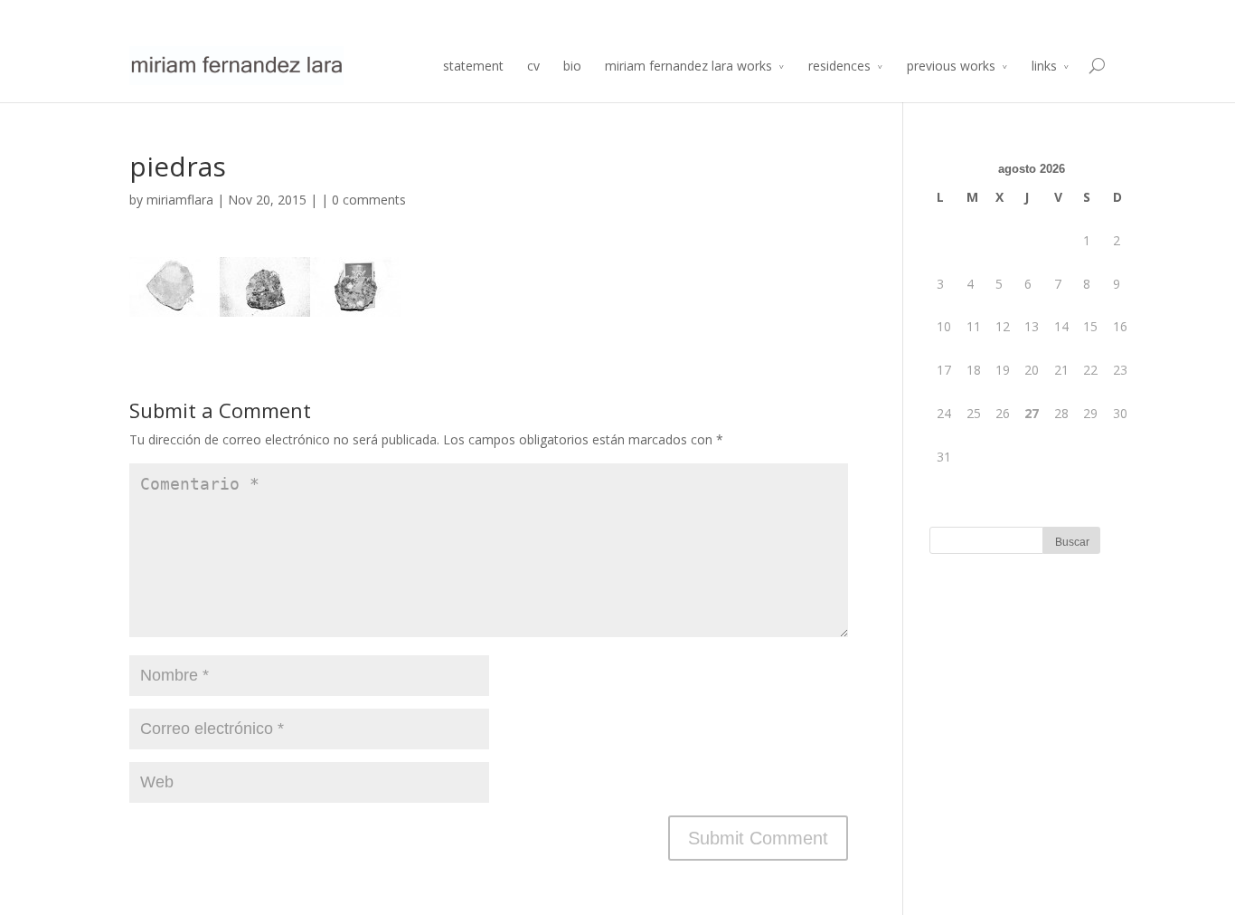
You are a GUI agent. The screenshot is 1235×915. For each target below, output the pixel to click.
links (1044, 65)
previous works (951, 65)
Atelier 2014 (1075, 15)
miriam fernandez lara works (688, 65)
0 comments (369, 199)
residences (839, 65)
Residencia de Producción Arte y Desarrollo (916, 15)
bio (572, 65)
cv (533, 65)
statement (473, 65)
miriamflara (179, 199)
